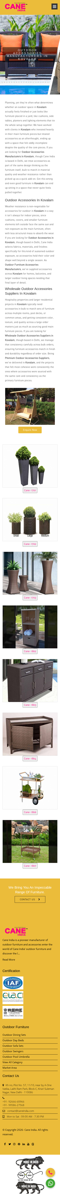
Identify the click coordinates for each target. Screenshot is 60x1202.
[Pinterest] (18, 1144)
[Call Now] (50, 1172)
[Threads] (32, 1144)
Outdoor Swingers (12, 1051)
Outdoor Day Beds (13, 1040)
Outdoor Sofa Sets (12, 1045)
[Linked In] (23, 1144)
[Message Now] (50, 1183)
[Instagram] (14, 1144)
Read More (8, 959)
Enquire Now (30, 429)
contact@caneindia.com (20, 1110)
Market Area (9, 1067)
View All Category (12, 1062)
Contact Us (27, 899)
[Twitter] (9, 1144)
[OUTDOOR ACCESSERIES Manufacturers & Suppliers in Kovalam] (30, 465)
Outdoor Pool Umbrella (16, 1056)
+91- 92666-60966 (13, 1101)
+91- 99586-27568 (13, 1105)
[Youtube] (28, 1144)
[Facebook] (4, 1144)
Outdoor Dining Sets (14, 1034)
